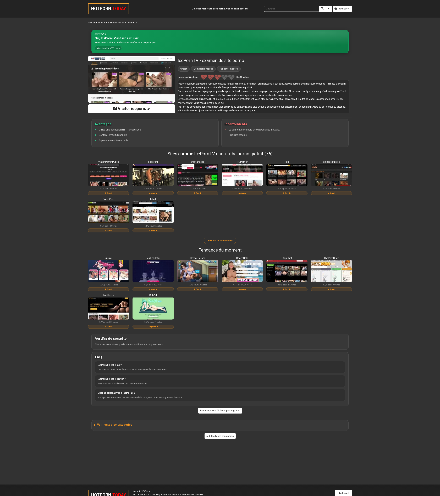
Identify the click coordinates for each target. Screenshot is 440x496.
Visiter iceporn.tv (133, 108)
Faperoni (153, 161)
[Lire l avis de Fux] (286, 175)
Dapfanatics (197, 161)
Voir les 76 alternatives (220, 240)
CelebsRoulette (331, 161)
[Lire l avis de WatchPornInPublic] (108, 175)
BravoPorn (108, 199)
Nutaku (108, 258)
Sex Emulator (153, 258)
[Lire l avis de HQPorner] (242, 175)
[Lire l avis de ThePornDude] (331, 271)
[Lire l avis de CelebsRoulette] (331, 175)
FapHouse (108, 295)
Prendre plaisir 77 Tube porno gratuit (220, 410)
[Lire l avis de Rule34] (153, 308)
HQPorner (242, 161)
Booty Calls (242, 258)
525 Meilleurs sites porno (220, 436)
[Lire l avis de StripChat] (286, 271)
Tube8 (153, 199)
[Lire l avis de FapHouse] (108, 308)
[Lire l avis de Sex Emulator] (153, 271)
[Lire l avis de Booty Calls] (242, 271)
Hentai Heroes (197, 258)
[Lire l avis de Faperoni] (153, 175)
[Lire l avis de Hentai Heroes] (197, 271)
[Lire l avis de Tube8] (153, 212)
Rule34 (153, 295)
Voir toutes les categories (114, 424)
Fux (287, 161)
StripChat (287, 258)
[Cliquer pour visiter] (131, 79)
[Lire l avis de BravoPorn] (108, 212)
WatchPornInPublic (108, 161)
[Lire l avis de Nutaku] (108, 271)
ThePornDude (331, 258)
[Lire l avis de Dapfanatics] (197, 175)
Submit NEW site (141, 491)
